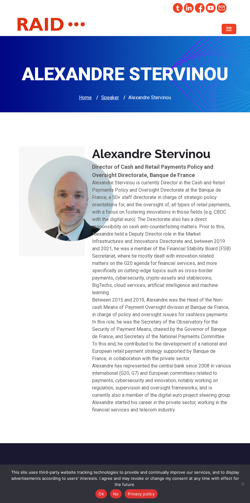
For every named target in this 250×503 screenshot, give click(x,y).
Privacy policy (141, 493)
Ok (101, 493)
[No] (242, 484)
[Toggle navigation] (229, 29)
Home (85, 97)
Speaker (110, 97)
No (116, 493)
